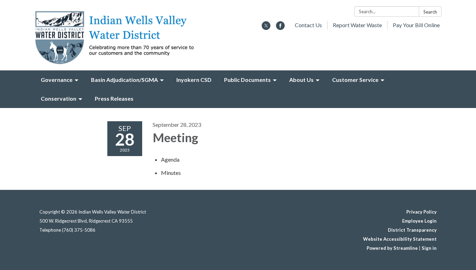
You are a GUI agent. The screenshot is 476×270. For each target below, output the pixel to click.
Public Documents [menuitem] (247, 79)
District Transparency (412, 230)
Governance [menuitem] (56, 79)
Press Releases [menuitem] (114, 98)
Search (430, 12)
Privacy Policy (421, 212)
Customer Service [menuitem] (355, 79)
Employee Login (419, 221)
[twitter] (266, 27)
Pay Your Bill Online (416, 25)
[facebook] (280, 27)
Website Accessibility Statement (400, 239)
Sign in (429, 248)
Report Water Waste (357, 25)
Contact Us (308, 25)
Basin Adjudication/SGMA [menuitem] (124, 79)
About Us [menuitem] (301, 79)
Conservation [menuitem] (58, 98)
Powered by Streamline (392, 248)
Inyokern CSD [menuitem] (194, 79)
